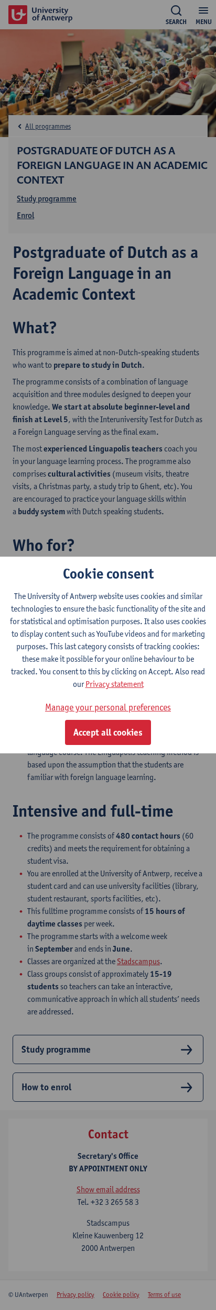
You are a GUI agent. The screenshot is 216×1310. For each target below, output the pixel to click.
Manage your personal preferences (108, 707)
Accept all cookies (108, 732)
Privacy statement (114, 684)
